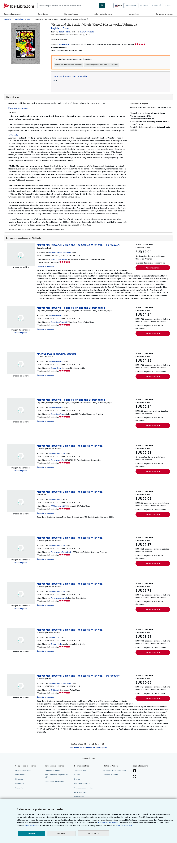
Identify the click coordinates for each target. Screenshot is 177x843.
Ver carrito (19, 788)
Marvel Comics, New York (60, 252)
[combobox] (68, 5)
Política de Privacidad (82, 783)
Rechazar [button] (61, 833)
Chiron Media (56, 644)
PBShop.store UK (58, 506)
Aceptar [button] (31, 833)
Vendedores (134, 14)
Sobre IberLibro (80, 770)
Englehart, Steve (22, 19)
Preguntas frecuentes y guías (114, 770)
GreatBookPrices (58, 414)
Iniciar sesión (131, 5)
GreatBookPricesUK (59, 322)
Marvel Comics (55, 499)
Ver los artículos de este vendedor (68, 65)
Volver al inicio (88, 758)
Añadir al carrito (153, 268)
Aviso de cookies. (31, 825)
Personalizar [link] (93, 833)
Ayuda (168, 5)
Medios (77, 775)
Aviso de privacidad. (124, 825)
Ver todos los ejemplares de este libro (71, 76)
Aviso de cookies (80, 792)
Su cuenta (144, 5)
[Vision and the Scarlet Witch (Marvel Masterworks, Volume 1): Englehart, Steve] (25, 24)
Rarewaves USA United (61, 552)
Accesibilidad (79, 797)
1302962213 (64, 32)
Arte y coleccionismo (103, 14)
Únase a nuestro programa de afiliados (56, 776)
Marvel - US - (55, 637)
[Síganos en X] (134, 776)
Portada (7, 19)
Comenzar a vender (164, 14)
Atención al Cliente (110, 775)
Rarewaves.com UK (59, 598)
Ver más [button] (14, 135)
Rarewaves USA (57, 460)
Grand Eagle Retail (59, 259)
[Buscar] (102, 5)
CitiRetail (55, 690)
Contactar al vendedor (45, 266)
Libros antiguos (71, 14)
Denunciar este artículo (18, 108)
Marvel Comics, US (57, 453)
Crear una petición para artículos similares (101, 65)
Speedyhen (56, 368)
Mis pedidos (19, 783)
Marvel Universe (56, 315)
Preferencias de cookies (108, 822)
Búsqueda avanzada (12, 14)
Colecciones (43, 14)
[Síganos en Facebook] (134, 771)
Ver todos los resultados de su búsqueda (88, 747)
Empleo (77, 779)
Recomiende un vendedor (54, 781)
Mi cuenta (19, 779)
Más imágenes (21, 332)
